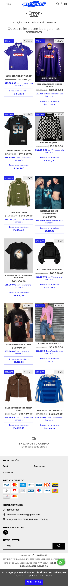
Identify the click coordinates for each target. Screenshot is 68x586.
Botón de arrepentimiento (34, 566)
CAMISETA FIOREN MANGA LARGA (49, 85)
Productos (39, 466)
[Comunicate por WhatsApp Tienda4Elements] (61, 562)
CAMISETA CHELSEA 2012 (49, 410)
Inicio (6, 466)
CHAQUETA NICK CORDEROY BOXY (18, 409)
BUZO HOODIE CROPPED (49, 269)
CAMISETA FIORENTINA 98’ (18, 76)
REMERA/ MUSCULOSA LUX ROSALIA (18, 276)
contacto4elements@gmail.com (23, 514)
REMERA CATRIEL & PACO (18, 344)
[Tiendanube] (34, 556)
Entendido (34, 582)
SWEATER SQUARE (49, 142)
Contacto (8, 472)
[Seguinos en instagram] (5, 532)
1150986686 (13, 509)
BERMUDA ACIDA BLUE (49, 344)
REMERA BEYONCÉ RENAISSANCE (49, 212)
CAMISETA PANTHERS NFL (18, 150)
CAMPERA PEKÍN (18, 212)
